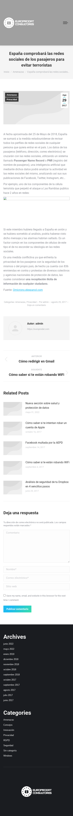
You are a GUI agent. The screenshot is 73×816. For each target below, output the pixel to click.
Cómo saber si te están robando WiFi (47, 462)
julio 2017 (8, 695)
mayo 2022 (8, 649)
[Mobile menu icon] (65, 23)
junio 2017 (8, 700)
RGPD (6, 740)
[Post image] (12, 409)
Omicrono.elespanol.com (28, 290)
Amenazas (12, 95)
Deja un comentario (36, 305)
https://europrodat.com (38, 329)
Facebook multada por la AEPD (44, 442)
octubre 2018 (9, 669)
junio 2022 (8, 644)
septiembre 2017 (11, 685)
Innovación (8, 730)
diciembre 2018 (10, 659)
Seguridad (8, 745)
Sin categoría (9, 750)
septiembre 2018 (11, 674)
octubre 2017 (9, 679)
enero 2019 (8, 654)
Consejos (8, 725)
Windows (7, 755)
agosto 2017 (9, 690)
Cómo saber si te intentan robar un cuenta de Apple (46, 425)
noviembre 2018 (11, 664)
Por (44, 302)
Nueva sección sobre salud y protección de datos (42, 405)
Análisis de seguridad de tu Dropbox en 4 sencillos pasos (47, 484)
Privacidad (12, 99)
